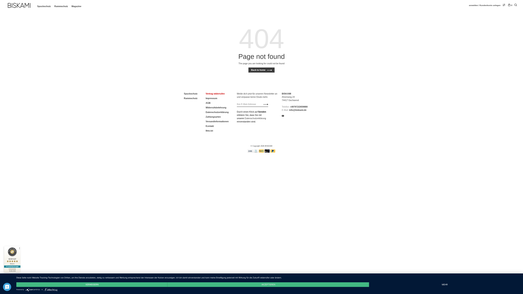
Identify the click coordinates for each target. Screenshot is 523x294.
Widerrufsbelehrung (216, 107)
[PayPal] (261, 152)
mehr (445, 284)
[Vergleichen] (504, 5)
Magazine (76, 6)
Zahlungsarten (213, 117)
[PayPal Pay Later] (272, 152)
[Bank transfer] (250, 152)
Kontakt (210, 126)
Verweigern (92, 284)
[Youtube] (283, 116)
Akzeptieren (268, 284)
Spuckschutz (44, 6)
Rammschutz (61, 6)
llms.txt (209, 131)
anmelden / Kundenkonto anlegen (485, 5)
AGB (208, 103)
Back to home (258, 70)
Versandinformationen (217, 121)
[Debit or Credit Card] (267, 152)
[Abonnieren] (265, 104)
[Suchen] (516, 5)
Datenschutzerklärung (217, 112)
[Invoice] (255, 152)
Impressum (211, 98)
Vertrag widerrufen (215, 94)
